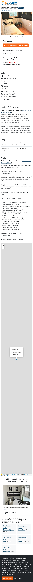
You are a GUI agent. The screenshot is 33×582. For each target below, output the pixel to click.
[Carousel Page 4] (15, 518)
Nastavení (18, 578)
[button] (16, 359)
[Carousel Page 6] (19, 518)
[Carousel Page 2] (11, 518)
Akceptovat (7, 578)
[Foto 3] (13, 36)
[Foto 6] (19, 36)
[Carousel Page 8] (23, 518)
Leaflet (3, 474)
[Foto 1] (10, 36)
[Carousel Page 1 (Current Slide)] (9, 518)
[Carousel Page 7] (21, 518)
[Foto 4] (15, 36)
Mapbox (8, 475)
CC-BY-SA (26, 474)
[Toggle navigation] (30, 3)
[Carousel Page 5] (17, 518)
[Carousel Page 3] (13, 518)
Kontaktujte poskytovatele (17, 45)
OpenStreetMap (14, 474)
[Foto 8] (22, 36)
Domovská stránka (6, 10)
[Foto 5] (17, 36)
